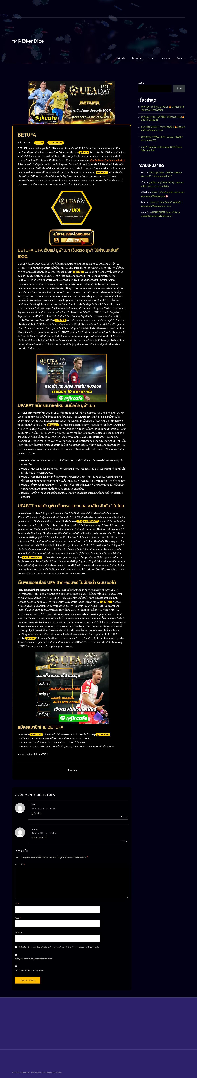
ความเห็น (20, 864)
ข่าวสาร (39, 142)
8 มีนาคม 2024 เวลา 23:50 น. (44, 809)
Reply (125, 816)
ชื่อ (17, 904)
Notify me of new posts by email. (29, 970)
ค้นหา (141, 83)
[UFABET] (28, 41)
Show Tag (72, 770)
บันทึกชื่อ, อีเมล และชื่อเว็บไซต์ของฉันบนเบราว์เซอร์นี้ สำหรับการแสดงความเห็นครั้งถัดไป (58, 947)
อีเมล (18, 918)
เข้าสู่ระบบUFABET (88, 521)
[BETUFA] (71, 102)
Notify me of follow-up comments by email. (34, 959)
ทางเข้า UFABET (32, 557)
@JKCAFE (103, 734)
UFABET (102, 172)
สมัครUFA (36, 734)
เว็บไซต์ (18, 933)
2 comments (55, 142)
